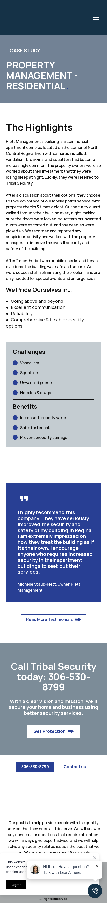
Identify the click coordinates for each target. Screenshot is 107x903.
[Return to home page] (44, 17)
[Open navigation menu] (96, 18)
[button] (53, 619)
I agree (16, 885)
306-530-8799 (66, 681)
